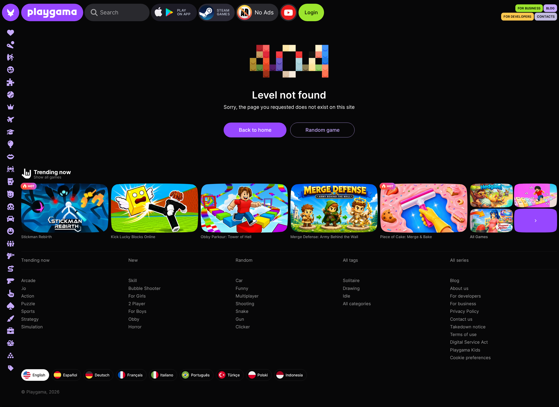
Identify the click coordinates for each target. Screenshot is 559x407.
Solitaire (351, 280)
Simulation (32, 326)
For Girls (137, 296)
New (133, 260)
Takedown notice (468, 326)
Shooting (245, 303)
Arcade (28, 280)
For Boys (137, 311)
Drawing (351, 288)
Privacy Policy (464, 311)
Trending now (35, 260)
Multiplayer (247, 296)
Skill (132, 280)
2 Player (136, 303)
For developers (465, 296)
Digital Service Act (469, 342)
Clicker (243, 326)
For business (463, 303)
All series (459, 260)
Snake (242, 311)
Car (239, 280)
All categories (357, 303)
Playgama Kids (465, 350)
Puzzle (28, 303)
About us (459, 288)
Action (27, 296)
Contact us (461, 319)
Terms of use (463, 334)
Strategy (30, 319)
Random (244, 260)
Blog (454, 280)
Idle (346, 296)
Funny (242, 288)
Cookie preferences (470, 357)
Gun (240, 319)
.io (23, 288)
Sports (28, 311)
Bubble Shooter (144, 288)
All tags (350, 260)
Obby (133, 319)
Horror (134, 326)
